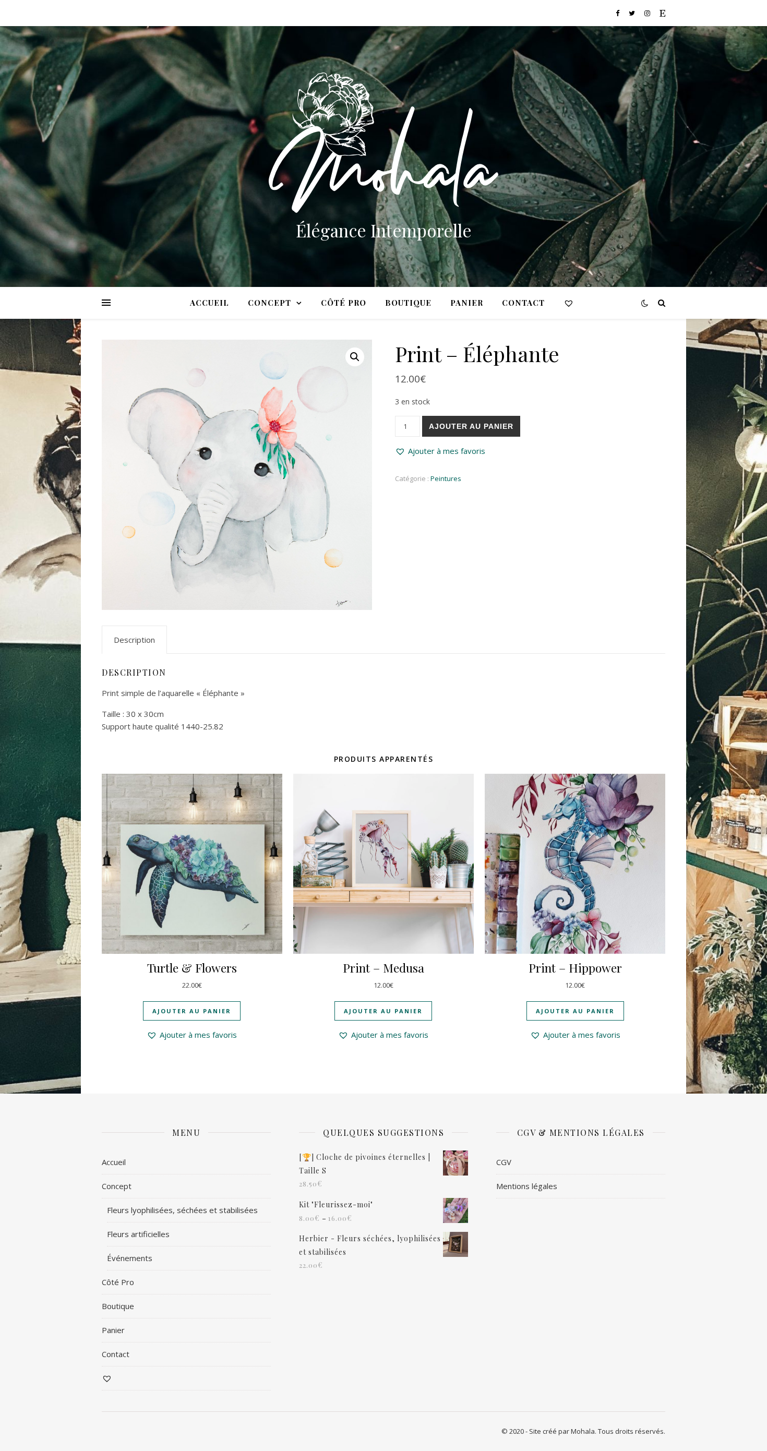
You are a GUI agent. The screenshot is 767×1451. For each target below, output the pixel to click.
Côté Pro (343, 302)
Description (134, 639)
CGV (503, 1162)
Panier (466, 302)
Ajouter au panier (471, 426)
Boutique (408, 302)
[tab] (134, 640)
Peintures (445, 478)
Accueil (209, 302)
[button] (440, 451)
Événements (129, 1258)
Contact (523, 302)
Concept (269, 302)
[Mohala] (383, 143)
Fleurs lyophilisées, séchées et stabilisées (182, 1210)
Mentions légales (526, 1186)
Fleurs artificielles (138, 1234)
